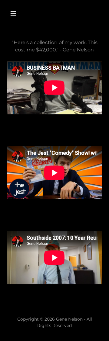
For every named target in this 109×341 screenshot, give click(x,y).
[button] (18, 13)
